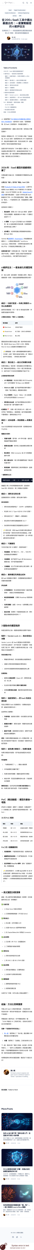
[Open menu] (31, 2)
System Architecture (10, 13)
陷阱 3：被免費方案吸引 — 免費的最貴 (15, 100)
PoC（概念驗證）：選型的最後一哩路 (14, 102)
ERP (20, 15)
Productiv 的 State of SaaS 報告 (15, 187)
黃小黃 (13, 1071)
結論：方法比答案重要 (10, 112)
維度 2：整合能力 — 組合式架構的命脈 (15, 80)
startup (14, 15)
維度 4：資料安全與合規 (11, 85)
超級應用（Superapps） (16, 239)
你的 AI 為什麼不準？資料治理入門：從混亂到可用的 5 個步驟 (16, 1134)
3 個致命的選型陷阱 (9, 92)
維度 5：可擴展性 (10, 87)
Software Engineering (23, 13)
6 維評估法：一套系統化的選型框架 (13, 73)
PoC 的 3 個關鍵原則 (10, 107)
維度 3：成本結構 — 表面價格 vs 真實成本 (16, 82)
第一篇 (6, 1033)
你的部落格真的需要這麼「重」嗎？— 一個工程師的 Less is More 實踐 (16, 1206)
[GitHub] (13, 1237)
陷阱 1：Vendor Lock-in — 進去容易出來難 (17, 95)
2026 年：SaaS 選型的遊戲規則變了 (14, 71)
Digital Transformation (19, 10)
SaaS (10, 10)
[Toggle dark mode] (27, 2)
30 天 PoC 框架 (9, 104)
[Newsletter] (17, 1237)
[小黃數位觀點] (8, 3)
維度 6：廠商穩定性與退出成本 (13, 90)
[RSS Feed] (21, 1237)
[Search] (23, 2)
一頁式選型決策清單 (9, 109)
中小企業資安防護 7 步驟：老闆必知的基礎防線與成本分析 (16, 1170)
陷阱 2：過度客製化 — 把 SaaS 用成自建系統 (17, 97)
